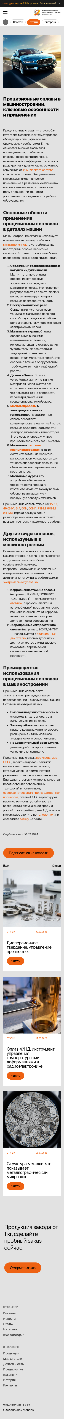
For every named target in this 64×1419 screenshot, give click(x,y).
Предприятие (13, 1369)
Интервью (50, 22)
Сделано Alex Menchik (18, 1410)
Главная (9, 1313)
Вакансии (10, 1374)
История (9, 1380)
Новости (18, 22)
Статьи (34, 22)
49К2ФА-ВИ (11, 508)
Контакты (10, 1385)
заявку (24, 819)
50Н (24, 508)
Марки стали (12, 1358)
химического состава (38, 170)
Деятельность (13, 1364)
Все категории (13, 1334)
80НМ (51, 508)
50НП (32, 508)
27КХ (53, 504)
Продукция (11, 1353)
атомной (16, 603)
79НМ (42, 508)
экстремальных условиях (20, 582)
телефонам (45, 814)
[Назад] (5, 22)
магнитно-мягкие (15, 244)
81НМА (8, 513)
